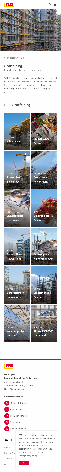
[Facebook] (11, 440)
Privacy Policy (10, 453)
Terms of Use (10, 458)
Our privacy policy (28, 455)
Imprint (7, 447)
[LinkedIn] (6, 440)
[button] (16, 57)
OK (24, 463)
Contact (8, 464)
